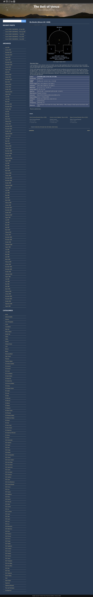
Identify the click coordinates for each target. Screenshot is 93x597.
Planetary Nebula (8, 361)
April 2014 (7, 72)
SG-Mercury (7, 398)
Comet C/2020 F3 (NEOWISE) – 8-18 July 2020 (15, 31)
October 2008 (8, 183)
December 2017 (8, 52)
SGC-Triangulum (8, 560)
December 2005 (8, 266)
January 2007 (8, 234)
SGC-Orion (7, 531)
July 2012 (7, 96)
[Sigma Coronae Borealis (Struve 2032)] (80, 119)
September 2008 (8, 185)
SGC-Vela (7, 568)
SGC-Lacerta (8, 506)
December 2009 (8, 150)
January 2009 (8, 175)
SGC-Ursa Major (8, 563)
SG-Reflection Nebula (9, 417)
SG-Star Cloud (8, 425)
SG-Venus (7, 437)
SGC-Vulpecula (8, 573)
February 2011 (8, 121)
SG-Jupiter (7, 390)
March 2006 (7, 259)
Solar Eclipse (8, 580)
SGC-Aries (7, 447)
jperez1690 (44, 25)
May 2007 (7, 224)
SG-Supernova (8, 430)
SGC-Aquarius (8, 442)
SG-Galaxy (7, 385)
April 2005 (7, 286)
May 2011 (7, 114)
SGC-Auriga (7, 450)
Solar (6, 578)
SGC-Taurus (7, 558)
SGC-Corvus (8, 486)
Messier (7, 348)
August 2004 (8, 306)
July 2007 (7, 219)
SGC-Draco (7, 496)
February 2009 (8, 173)
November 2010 (8, 128)
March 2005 (7, 288)
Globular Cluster (8, 344)
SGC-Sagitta (8, 543)
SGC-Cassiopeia (8, 472)
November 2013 (8, 79)
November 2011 (8, 106)
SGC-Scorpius (8, 548)
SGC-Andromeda (8, 440)
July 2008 (7, 190)
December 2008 (8, 178)
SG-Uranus (7, 435)
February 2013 (8, 84)
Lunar (6, 346)
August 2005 (8, 276)
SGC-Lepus (7, 514)
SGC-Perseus (8, 536)
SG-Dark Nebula (8, 376)
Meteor (6, 351)
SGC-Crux (7, 489)
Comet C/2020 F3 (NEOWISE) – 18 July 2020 (14, 29)
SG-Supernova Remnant (10, 432)
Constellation (8, 326)
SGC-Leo (7, 509)
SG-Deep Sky (8, 378)
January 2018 (8, 49)
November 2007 (8, 210)
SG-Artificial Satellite (9, 363)
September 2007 (8, 215)
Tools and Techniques (9, 588)
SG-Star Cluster (8, 427)
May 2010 (7, 141)
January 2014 (8, 77)
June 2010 (7, 138)
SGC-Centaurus (8, 474)
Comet (6, 324)
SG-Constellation (8, 373)
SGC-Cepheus (8, 477)
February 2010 (8, 146)
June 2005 (7, 281)
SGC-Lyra (7, 523)
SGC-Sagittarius (8, 546)
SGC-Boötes (49, 126)
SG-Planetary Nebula (9, 415)
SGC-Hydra (7, 504)
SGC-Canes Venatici (9, 459)
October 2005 (8, 271)
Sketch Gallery (55, 126)
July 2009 (7, 163)
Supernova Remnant (9, 585)
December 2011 (8, 104)
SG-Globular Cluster (9, 388)
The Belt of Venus (46, 6)
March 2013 (7, 81)
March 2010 (7, 143)
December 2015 (8, 62)
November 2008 (8, 180)
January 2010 (8, 148)
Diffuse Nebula (8, 331)
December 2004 (8, 296)
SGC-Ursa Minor (8, 565)
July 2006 (7, 249)
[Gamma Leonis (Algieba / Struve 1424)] (60, 119)
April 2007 (7, 227)
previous (31, 130)
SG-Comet (7, 371)
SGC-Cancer (8, 457)
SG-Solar (7, 422)
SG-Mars (7, 395)
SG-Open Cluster (8, 410)
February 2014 (8, 74)
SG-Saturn (7, 420)
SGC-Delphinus (8, 494)
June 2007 (7, 222)
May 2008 (7, 195)
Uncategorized (8, 590)
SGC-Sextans (8, 555)
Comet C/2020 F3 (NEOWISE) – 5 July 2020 (14, 39)
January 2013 (8, 86)
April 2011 (7, 116)
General (7, 341)
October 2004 (8, 301)
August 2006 (8, 247)
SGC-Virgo (7, 570)
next (88, 130)
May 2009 (7, 165)
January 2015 (8, 67)
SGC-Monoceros (8, 526)
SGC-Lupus (7, 519)
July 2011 (7, 111)
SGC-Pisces (7, 538)
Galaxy (6, 336)
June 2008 (7, 192)
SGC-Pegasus (8, 533)
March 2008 (7, 200)
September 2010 (8, 133)
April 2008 (7, 197)
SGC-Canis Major (9, 462)
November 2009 (8, 153)
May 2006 (7, 254)
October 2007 (8, 212)
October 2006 (8, 242)
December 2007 (8, 207)
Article (6, 314)
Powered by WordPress (50, 595)
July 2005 (7, 279)
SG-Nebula (7, 405)
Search (23, 21)
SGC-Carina (7, 469)
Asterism (7, 319)
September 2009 (8, 158)
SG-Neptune (7, 408)
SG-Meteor (7, 403)
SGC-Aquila (7, 445)
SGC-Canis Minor (9, 464)
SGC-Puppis (7, 541)
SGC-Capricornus (9, 467)
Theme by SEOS (58, 595)
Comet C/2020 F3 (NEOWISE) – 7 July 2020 (14, 34)
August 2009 (8, 160)
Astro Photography (9, 321)
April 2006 (7, 256)
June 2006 (7, 252)
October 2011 (8, 109)
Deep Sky (7, 329)
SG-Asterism (8, 366)
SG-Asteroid (7, 368)
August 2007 (8, 217)
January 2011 (8, 123)
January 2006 (8, 264)
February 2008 (8, 202)
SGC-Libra (7, 516)
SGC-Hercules (8, 501)
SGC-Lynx (7, 521)
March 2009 (7, 170)
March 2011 (7, 118)
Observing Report (9, 353)
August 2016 (8, 59)
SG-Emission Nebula (9, 383)
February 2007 (8, 232)
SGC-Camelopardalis (9, 454)
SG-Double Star (43, 126)
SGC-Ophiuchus (8, 528)
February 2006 (8, 261)
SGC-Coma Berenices (10, 482)
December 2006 (8, 237)
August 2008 (8, 187)
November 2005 (8, 269)
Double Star (37, 126)
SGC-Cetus (7, 479)
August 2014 (8, 69)
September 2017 (8, 54)
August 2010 (8, 136)
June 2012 (7, 99)
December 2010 (8, 126)
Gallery (6, 339)
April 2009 (7, 168)
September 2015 (8, 64)
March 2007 (7, 229)
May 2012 (7, 101)
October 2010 (8, 131)
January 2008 (8, 205)
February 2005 (8, 291)
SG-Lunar (7, 393)
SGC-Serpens (8, 553)
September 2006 (8, 244)
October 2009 (8, 155)
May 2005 (7, 284)
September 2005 (8, 274)
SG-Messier (7, 400)
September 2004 (8, 303)
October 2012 (8, 89)
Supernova (7, 583)
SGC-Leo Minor (8, 511)
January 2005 (8, 293)
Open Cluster (8, 356)
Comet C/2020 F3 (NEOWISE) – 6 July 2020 (14, 36)
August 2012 (8, 94)
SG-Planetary (8, 413)
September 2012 (8, 91)
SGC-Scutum (8, 551)
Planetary (7, 358)
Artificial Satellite (8, 316)
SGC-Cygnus (8, 491)
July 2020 (7, 47)
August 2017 (8, 57)
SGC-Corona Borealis (9, 484)
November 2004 (8, 298)
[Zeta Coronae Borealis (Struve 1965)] (40, 119)
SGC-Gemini (8, 499)
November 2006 (8, 239)
